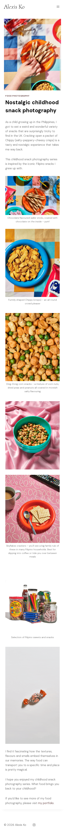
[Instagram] (34, 825)
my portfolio (46, 803)
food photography (17, 96)
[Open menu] (58, 6)
